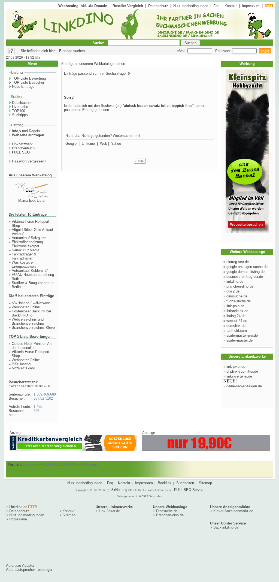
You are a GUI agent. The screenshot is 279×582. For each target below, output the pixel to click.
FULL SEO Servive (189, 490)
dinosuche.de (236, 296)
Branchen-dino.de (170, 515)
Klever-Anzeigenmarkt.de (233, 511)
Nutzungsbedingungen (190, 6)
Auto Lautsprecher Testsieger (29, 570)
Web (103, 143)
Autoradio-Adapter (20, 565)
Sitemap (205, 483)
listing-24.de (235, 316)
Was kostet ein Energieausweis (24, 264)
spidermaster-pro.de (242, 335)
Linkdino (88, 143)
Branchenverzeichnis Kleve (33, 327)
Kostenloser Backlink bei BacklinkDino (31, 313)
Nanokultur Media (25, 250)
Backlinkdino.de (225, 527)
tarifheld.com (236, 330)
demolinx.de (235, 326)
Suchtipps (20, 115)
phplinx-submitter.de (242, 371)
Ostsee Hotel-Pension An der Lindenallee (31, 346)
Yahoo (116, 143)
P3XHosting (21, 364)
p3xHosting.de (121, 490)
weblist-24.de (236, 321)
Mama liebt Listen (32, 200)
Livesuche (20, 107)
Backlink (164, 483)
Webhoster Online (26, 307)
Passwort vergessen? (29, 161)
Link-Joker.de (109, 511)
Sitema (68, 515)
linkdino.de (234, 281)
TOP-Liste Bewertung (29, 78)
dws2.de (232, 291)
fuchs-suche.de (238, 301)
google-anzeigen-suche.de (247, 267)
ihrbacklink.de (237, 311)
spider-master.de (239, 340)
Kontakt (231, 6)
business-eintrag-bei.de (244, 277)
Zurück (139, 160)
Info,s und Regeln (26, 131)
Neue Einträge (23, 87)
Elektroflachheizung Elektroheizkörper (27, 244)
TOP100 (18, 111)
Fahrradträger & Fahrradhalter (24, 256)
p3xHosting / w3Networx (31, 303)
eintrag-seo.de (237, 262)
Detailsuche (21, 103)
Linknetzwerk (22, 144)
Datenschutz (158, 6)
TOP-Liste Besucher (28, 82)
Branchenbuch (23, 148)
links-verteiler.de (239, 376)
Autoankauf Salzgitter (29, 238)
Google (71, 143)
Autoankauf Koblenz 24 (30, 271)
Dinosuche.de (167, 511)
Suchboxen (185, 483)
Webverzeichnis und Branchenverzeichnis (28, 321)
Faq (216, 6)
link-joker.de (235, 366)
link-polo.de (235, 306)
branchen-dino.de (239, 286)
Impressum (251, 6)
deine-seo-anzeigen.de (244, 386)
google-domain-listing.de (245, 272)
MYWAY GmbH (24, 368)
